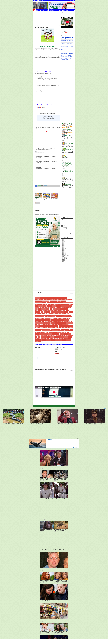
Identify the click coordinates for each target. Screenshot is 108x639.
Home (34, 10)
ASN (55, 301)
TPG (69, 338)
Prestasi (62, 329)
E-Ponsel (37, 307)
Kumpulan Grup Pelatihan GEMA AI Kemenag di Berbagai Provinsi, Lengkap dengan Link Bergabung (66, 56)
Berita (50, 10)
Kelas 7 (49, 313)
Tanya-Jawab (38, 338)
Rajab (66, 330)
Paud (60, 324)
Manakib (60, 10)
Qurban (47, 330)
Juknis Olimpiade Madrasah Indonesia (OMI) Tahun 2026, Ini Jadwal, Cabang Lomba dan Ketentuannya (69, 171)
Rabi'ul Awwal (61, 330)
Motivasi (61, 321)
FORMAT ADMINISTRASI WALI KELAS (66, 43)
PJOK (64, 327)
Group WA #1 (63, 239)
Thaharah (56, 338)
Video (70, 10)
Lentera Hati (46, 318)
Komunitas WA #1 (64, 257)
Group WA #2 (63, 240)
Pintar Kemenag (56, 327)
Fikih (65, 307)
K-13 (67, 310)
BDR (52, 302)
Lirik (51, 318)
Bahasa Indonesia (38, 302)
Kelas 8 (54, 313)
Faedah (57, 307)
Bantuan (48, 302)
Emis (47, 10)
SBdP (65, 332)
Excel (54, 307)
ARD (40, 301)
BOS (39, 304)
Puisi (43, 330)
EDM (41, 307)
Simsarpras (62, 335)
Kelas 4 (37, 313)
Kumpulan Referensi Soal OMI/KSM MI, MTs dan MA (69, 129)
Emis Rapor (49, 307)
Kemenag (66, 313)
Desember (64, 227)
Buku (40, 10)
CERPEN (55, 304)
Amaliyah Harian (45, 299)
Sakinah (51, 332)
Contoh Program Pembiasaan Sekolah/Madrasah (65, 49)
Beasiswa (56, 302)
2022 (63, 224)
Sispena (67, 335)
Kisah (58, 315)
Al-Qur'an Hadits (38, 299)
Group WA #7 (63, 245)
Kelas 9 (58, 313)
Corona (60, 304)
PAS (54, 324)
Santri (55, 332)
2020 (63, 226)
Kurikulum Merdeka (39, 318)
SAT (61, 332)
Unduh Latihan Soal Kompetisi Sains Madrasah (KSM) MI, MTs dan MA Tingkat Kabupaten (69, 143)
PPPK (58, 329)
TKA (60, 338)
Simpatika (44, 10)
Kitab (66, 315)
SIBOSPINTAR (43, 335)
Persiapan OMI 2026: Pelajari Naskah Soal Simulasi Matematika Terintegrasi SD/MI (67, 51)
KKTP (39, 316)
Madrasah (63, 10)
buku (46, 304)
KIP (54, 315)
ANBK (70, 299)
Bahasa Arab (63, 301)
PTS (36, 330)
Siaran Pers (38, 335)
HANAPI (60, 405)
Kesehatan (43, 315)
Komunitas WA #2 (64, 258)
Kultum (50, 316)
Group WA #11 (64, 249)
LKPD (54, 318)
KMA (42, 316)
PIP (61, 327)
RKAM (44, 332)
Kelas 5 (41, 313)
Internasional (43, 310)
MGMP (53, 321)
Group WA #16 (64, 254)
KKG (69, 315)
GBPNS (69, 307)
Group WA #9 (63, 247)
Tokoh (64, 338)
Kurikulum (69, 316)
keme (62, 313)
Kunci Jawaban (58, 316)
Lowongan (62, 318)
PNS (39, 329)
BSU (42, 304)
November (64, 228)
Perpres (41, 327)
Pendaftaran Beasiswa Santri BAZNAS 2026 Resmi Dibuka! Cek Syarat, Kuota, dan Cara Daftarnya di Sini (67, 38)
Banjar (44, 302)
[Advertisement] (47, 18)
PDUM (64, 324)
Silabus (48, 335)
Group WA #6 (63, 244)
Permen (37, 327)
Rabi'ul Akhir (55, 330)
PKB (67, 327)
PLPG (36, 329)
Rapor (37, 332)
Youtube (63, 256)
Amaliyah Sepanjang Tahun (54, 299)
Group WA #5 (63, 243)
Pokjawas (43, 329)
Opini (56, 10)
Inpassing (37, 310)
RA (50, 330)
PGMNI (51, 327)
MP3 (65, 321)
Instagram (63, 259)
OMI (39, 324)
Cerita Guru (50, 304)
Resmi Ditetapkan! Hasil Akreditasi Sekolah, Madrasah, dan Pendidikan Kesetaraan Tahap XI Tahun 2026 (67, 41)
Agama (67, 10)
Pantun (51, 324)
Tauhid (51, 338)
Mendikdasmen (47, 321)
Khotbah (48, 315)
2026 (63, 219)
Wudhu (37, 341)
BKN (36, 304)
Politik (48, 329)
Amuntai (62, 299)
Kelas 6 (45, 313)
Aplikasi (37, 301)
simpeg (57, 335)
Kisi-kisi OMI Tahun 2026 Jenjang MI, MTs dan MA (69, 123)
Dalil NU (70, 304)
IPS (53, 310)
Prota (72, 329)
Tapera (43, 338)
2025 (63, 220)
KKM (36, 316)
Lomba (58, 318)
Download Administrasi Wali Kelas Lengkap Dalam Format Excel (69, 156)
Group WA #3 (63, 241)
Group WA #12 (64, 250)
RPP (47, 332)
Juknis (57, 310)
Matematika (37, 321)
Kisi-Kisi (62, 315)
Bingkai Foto (66, 302)
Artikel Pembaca (46, 301)
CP (63, 304)
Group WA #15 (64, 253)
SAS (58, 332)
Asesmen (52, 301)
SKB (71, 335)
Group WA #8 (63, 246)
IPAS (50, 310)
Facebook (63, 260)
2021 (63, 225)
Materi (42, 321)
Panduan (53, 10)
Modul (57, 321)
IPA (47, 310)
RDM (40, 332)
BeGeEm (51, 405)
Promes (67, 329)
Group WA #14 (64, 252)
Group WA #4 (63, 242)
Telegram (63, 261)
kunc (54, 316)
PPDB (52, 329)
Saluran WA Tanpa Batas (65, 255)
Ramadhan (70, 330)
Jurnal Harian (62, 310)
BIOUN (71, 302)
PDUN (68, 324)
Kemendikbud (38, 315)
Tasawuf (47, 338)
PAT (57, 324)
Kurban (64, 316)
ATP (58, 301)
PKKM (71, 327)
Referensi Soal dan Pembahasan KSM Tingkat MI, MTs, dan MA (66, 59)
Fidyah (62, 307)
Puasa (40, 330)
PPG (55, 329)
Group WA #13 (64, 251)
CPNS (66, 304)
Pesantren (46, 327)
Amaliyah (37, 10)
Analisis (66, 299)
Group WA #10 (64, 248)
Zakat (41, 341)
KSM (46, 316)
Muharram (69, 321)
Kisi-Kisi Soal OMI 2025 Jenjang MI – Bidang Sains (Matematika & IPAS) (69, 184)
